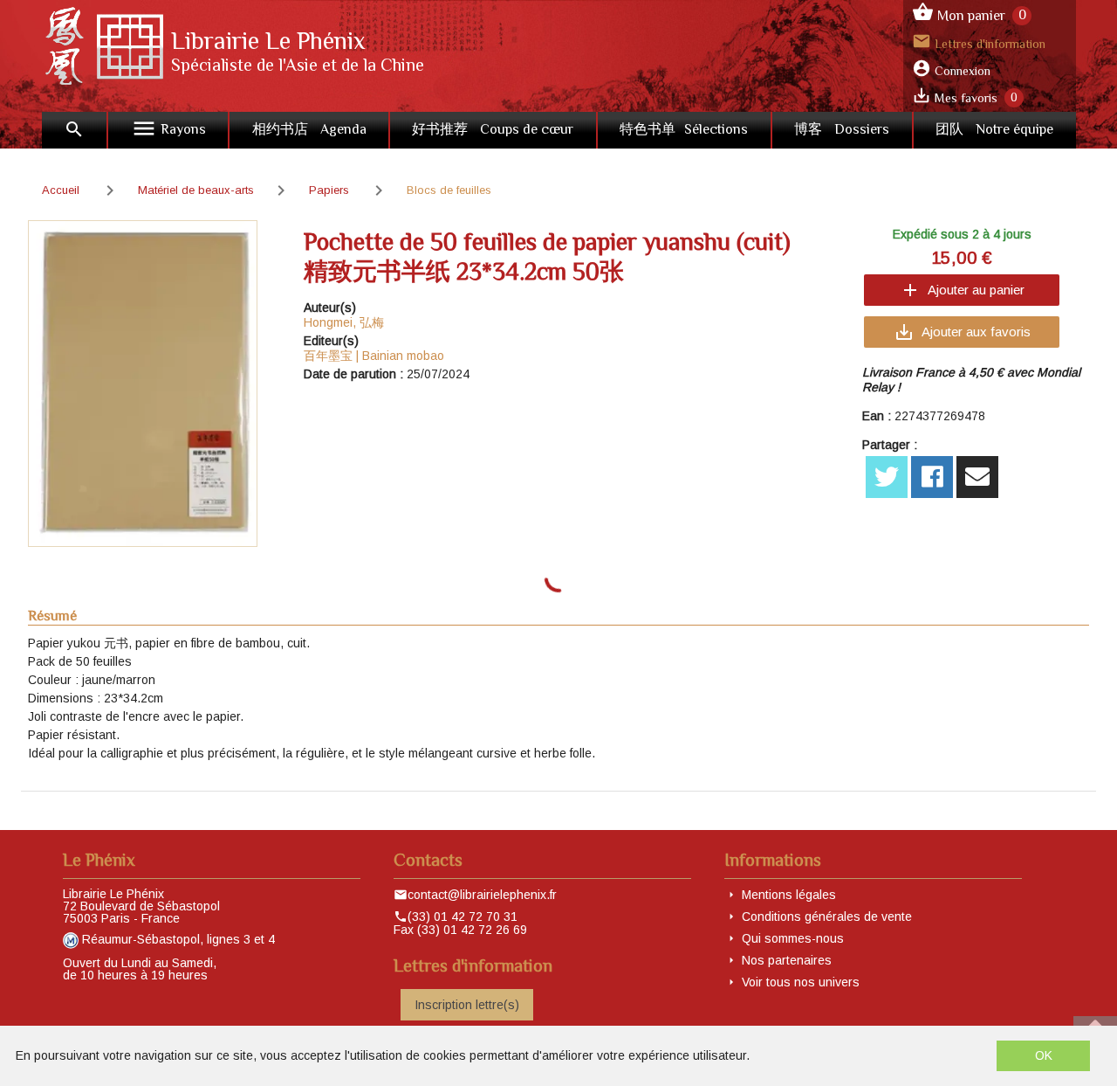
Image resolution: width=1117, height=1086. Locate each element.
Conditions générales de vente (827, 916)
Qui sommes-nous (793, 938)
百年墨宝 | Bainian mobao (374, 356)
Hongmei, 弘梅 (344, 322)
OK (1043, 1055)
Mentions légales (789, 895)
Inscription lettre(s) (467, 1005)
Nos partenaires (787, 960)
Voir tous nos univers (801, 982)
